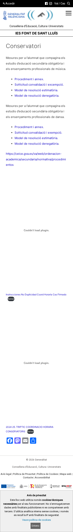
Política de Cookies (47, 474)
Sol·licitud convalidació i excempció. (39, 84)
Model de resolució (28, 90)
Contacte (28, 477)
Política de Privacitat (24, 474)
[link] (46, 3)
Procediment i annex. (29, 79)
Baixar (11, 298)
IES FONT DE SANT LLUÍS (36, 33)
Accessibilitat (42, 477)
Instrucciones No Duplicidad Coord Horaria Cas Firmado (36, 294)
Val (56, 3)
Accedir (10, 3)
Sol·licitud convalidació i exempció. (38, 132)
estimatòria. (50, 90)
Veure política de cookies (36, 519)
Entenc (35, 525)
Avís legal (6, 474)
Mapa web (65, 474)
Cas (63, 3)
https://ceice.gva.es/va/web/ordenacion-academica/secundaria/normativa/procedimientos (36, 159)
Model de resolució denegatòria (36, 95)
